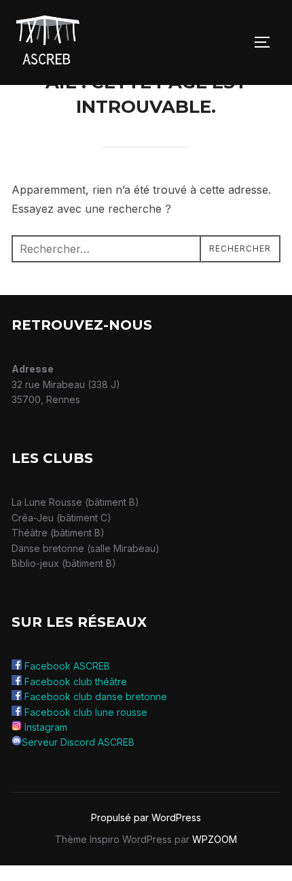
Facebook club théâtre (75, 681)
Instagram (45, 727)
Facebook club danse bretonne (95, 696)
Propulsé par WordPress (146, 817)
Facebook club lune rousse (85, 712)
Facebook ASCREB (67, 666)
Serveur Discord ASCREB (78, 742)
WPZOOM (214, 839)
